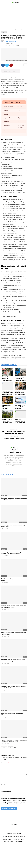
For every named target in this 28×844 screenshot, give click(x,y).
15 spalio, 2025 (5, 609)
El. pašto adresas (5, 784)
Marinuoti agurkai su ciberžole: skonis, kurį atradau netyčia (13, 525)
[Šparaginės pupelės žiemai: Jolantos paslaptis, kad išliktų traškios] (14, 487)
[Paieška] (25, 2)
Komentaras (5, 762)
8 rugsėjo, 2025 (5, 717)
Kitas (9, 747)
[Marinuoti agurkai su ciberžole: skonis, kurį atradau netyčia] (14, 514)
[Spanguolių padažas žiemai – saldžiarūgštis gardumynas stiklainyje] (14, 648)
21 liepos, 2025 (5, 502)
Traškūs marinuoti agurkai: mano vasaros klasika (12, 579)
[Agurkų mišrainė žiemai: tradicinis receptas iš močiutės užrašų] (14, 621)
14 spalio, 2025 (5, 663)
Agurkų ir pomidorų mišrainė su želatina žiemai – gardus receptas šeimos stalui (14, 740)
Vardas (3, 778)
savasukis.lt (18, 833)
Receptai (4, 32)
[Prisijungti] (22, 2)
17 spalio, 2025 (5, 743)
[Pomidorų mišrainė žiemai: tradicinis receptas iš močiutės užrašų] (14, 675)
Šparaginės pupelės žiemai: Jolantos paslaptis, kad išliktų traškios (14, 499)
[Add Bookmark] (25, 65)
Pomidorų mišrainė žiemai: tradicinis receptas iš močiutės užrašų (13, 687)
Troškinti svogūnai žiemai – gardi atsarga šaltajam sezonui (12, 714)
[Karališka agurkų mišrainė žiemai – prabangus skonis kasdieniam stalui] (14, 595)
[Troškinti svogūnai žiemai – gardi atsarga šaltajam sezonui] (14, 702)
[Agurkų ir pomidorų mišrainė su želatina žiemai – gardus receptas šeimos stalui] (14, 729)
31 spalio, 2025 (9, 43)
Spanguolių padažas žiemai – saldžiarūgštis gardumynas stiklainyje (13, 660)
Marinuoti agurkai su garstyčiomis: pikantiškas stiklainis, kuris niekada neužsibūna (14, 552)
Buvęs (4, 747)
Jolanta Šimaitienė (11, 41)
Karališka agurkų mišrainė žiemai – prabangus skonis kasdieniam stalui (13, 606)
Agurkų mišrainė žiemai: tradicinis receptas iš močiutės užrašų (13, 633)
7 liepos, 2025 (5, 528)
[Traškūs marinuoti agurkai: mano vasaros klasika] (14, 568)
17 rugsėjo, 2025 (5, 636)
